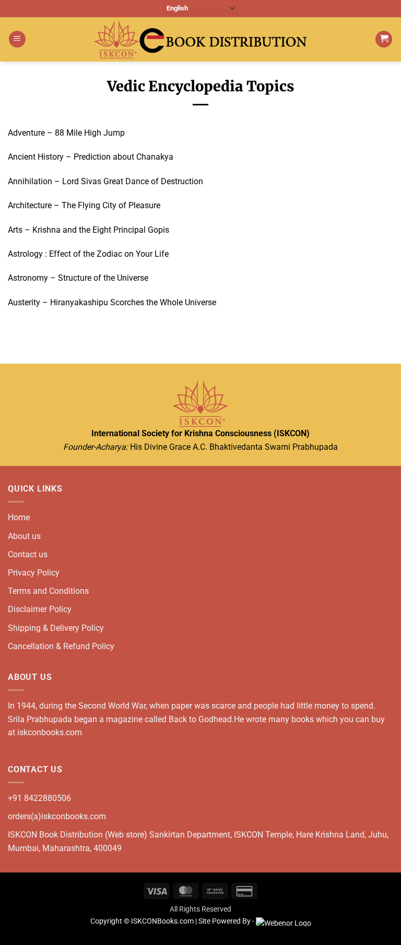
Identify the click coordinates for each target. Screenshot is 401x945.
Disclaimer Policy (40, 609)
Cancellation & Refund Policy (61, 646)
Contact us (28, 554)
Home (19, 517)
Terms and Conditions (48, 591)
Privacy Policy (34, 573)
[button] (17, 39)
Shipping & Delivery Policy (56, 628)
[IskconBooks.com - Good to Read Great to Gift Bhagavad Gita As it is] (200, 39)
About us (24, 536)
